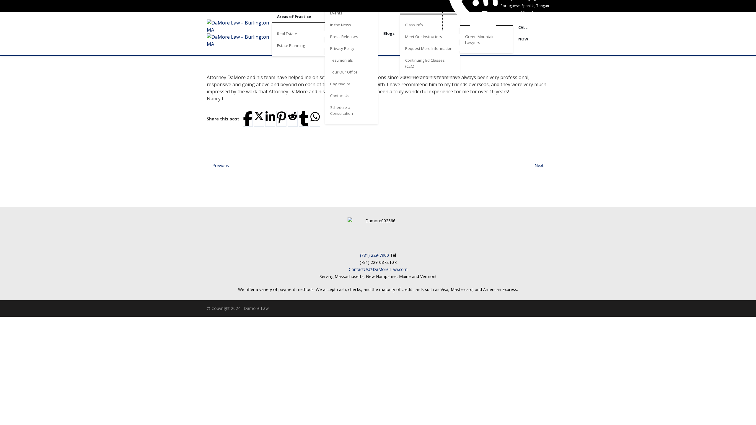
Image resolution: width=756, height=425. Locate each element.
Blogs (389, 33)
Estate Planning (291, 45)
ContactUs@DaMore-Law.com (378, 269)
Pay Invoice (340, 83)
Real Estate (287, 33)
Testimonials (341, 60)
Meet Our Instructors (423, 36)
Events (336, 13)
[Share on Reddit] (292, 116)
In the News (340, 24)
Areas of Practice (294, 16)
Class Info (414, 24)
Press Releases (344, 36)
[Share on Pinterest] (281, 117)
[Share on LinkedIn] (270, 116)
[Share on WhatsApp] (315, 116)
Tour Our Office (344, 72)
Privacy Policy (342, 48)
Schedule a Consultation (341, 110)
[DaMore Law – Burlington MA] (239, 33)
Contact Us (339, 95)
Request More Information (428, 48)
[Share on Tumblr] (304, 118)
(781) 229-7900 (374, 255)
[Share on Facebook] (247, 118)
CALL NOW (523, 33)
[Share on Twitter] (259, 116)
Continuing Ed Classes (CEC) (425, 63)
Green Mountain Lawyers (480, 39)
